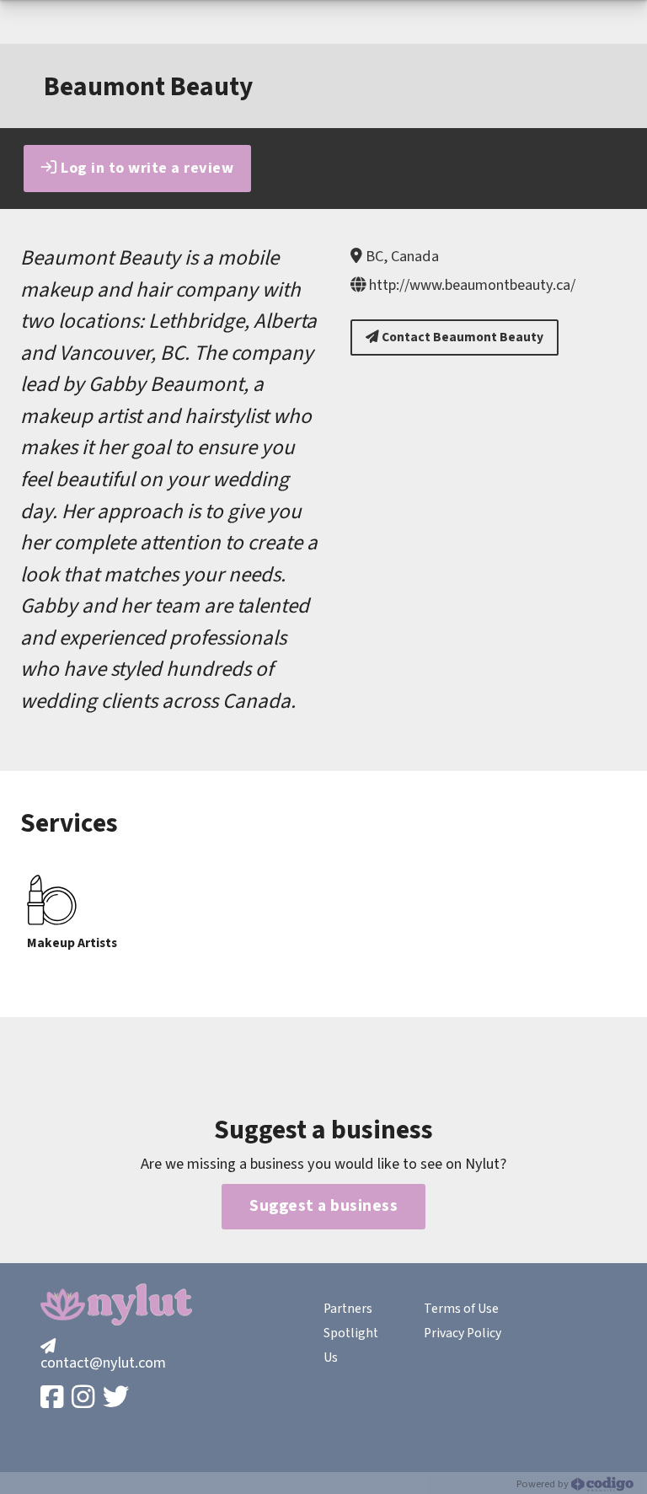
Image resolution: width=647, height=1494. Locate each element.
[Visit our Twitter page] (117, 1398)
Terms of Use (461, 1308)
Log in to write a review (145, 168)
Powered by (543, 1483)
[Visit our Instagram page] (85, 1398)
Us (331, 1357)
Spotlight (351, 1333)
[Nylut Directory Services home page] (116, 1304)
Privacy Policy (462, 1333)
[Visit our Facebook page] (53, 1398)
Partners (348, 1308)
